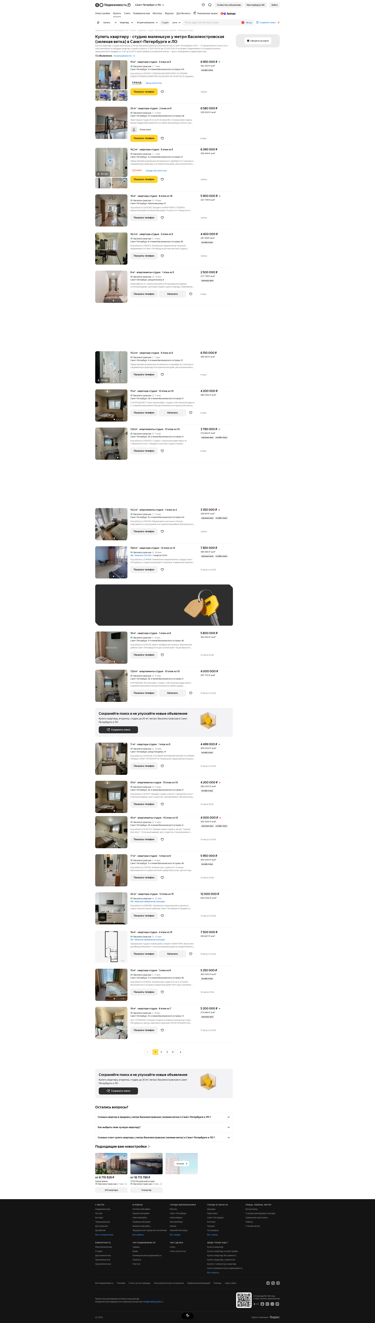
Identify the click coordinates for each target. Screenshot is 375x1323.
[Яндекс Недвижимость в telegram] (278, 1283)
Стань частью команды (139, 1283)
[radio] (161, 1052)
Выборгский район (141, 1226)
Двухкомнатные (103, 1255)
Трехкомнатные (102, 1260)
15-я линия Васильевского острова (164, 116)
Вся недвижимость (104, 1283)
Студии (98, 1251)
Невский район (140, 1217)
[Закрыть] (278, 22)
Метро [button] (249, 22)
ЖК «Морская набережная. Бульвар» (147, 901)
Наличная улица (155, 203)
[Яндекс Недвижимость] (113, 5)
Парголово (212, 1213)
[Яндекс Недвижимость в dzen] (273, 1283)
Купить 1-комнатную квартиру (221, 1264)
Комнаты (137, 1260)
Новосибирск (176, 1217)
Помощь (217, 1283)
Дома (135, 1251)
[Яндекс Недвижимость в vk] (268, 1283)
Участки (136, 1264)
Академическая (102, 1209)
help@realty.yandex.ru (153, 1301)
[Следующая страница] (180, 1052)
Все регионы (252, 1209)
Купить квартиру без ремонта (221, 1255)
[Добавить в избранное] (162, 91)
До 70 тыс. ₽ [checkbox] (147, 609)
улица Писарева (155, 752)
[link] (274, 5)
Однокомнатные (103, 1264)
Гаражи (136, 1247)
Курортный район (141, 1213)
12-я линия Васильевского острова (164, 1016)
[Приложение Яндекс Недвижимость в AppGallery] (272, 1304)
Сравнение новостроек (257, 1217)
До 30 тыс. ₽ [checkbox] (108, 609)
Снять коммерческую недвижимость (225, 1268)
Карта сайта (230, 1283)
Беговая (99, 1217)
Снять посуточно (178, 1251)
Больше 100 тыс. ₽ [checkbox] (111, 617)
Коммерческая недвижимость (147, 1255)
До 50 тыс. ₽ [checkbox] (127, 609)
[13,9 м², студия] (112, 445)
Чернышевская (102, 1222)
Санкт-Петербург (138, 69)
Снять (172, 1247)
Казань (173, 1226)
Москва (173, 1209)
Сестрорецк (213, 1230)
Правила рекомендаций (198, 1283)
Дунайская (100, 1230)
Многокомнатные (103, 1247)
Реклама (121, 1283)
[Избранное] (203, 5)
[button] (209, 5)
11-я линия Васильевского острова (164, 640)
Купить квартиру (215, 1247)
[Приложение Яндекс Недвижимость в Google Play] (267, 1304)
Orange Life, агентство (156, 170)
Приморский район (142, 1222)
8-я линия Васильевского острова (164, 241)
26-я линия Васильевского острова (164, 398)
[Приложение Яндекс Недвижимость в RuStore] (277, 1304)
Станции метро (253, 1226)
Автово (98, 1213)
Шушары (211, 1209)
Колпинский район (141, 1209)
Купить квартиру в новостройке (222, 1251)
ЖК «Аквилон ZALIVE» (141, 555)
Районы (249, 1222)
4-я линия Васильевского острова (164, 69)
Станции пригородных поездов (260, 1213)
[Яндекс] (275, 1317)
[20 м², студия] (112, 126)
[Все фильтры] (98, 22)
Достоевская (101, 1226)
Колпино (211, 1222)
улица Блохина (155, 280)
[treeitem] (103, 13)
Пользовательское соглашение (169, 1283)
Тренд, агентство (154, 83)
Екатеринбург (176, 1222)
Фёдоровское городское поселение (150, 1230)
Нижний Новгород (178, 1230)
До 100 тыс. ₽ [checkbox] (166, 609)
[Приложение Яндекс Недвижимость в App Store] (262, 1304)
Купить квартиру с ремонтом (221, 1260)
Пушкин (211, 1226)
